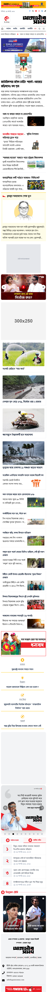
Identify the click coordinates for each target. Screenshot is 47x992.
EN (35, 28)
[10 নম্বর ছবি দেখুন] (42, 834)
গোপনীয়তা (33, 957)
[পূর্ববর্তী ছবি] (5, 807)
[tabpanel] (23, 866)
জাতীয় (15, 28)
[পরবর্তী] (43, 287)
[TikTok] (45, 11)
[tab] (12, 840)
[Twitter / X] (33, 11)
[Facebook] (30, 11)
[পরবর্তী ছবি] (41, 807)
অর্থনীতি (30, 28)
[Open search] (40, 29)
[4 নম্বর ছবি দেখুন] (17, 834)
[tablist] (23, 840)
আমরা (39, 957)
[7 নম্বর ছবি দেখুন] (29, 834)
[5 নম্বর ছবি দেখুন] (21, 834)
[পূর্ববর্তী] (4, 287)
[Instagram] (39, 11)
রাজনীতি (22, 28)
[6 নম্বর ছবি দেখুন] (25, 834)
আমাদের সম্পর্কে (11, 957)
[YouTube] (36, 11)
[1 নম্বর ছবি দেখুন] (5, 834)
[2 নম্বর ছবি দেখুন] (9, 834)
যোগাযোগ (20, 957)
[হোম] (2, 28)
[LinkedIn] (42, 11)
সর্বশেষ (8, 28)
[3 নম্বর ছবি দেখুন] (13, 834)
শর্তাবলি (26, 957)
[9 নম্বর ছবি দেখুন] (37, 834)
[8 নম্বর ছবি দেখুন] (33, 834)
